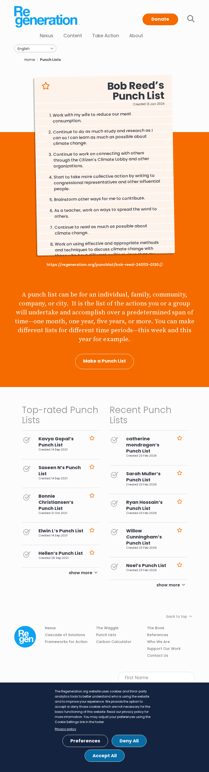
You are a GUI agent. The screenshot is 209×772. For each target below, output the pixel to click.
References (157, 634)
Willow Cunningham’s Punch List (144, 536)
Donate (160, 19)
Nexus (46, 35)
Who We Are (158, 641)
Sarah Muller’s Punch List (143, 476)
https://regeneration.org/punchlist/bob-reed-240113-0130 (103, 264)
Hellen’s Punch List (60, 553)
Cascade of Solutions (65, 634)
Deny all (129, 741)
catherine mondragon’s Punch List (142, 444)
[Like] (46, 86)
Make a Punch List (104, 361)
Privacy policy (65, 729)
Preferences (85, 741)
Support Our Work (164, 648)
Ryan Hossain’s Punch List (144, 505)
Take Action (105, 35)
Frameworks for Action (66, 641)
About (136, 35)
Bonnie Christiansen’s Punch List (55, 502)
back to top (176, 616)
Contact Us (157, 655)
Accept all (105, 755)
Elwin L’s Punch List (60, 530)
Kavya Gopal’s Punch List (56, 441)
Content (72, 35)
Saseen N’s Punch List (59, 470)
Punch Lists (50, 59)
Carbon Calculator (114, 641)
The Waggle (107, 628)
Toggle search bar (191, 19)
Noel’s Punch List (146, 565)
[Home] (47, 17)
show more (80, 572)
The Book (155, 628)
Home (29, 59)
